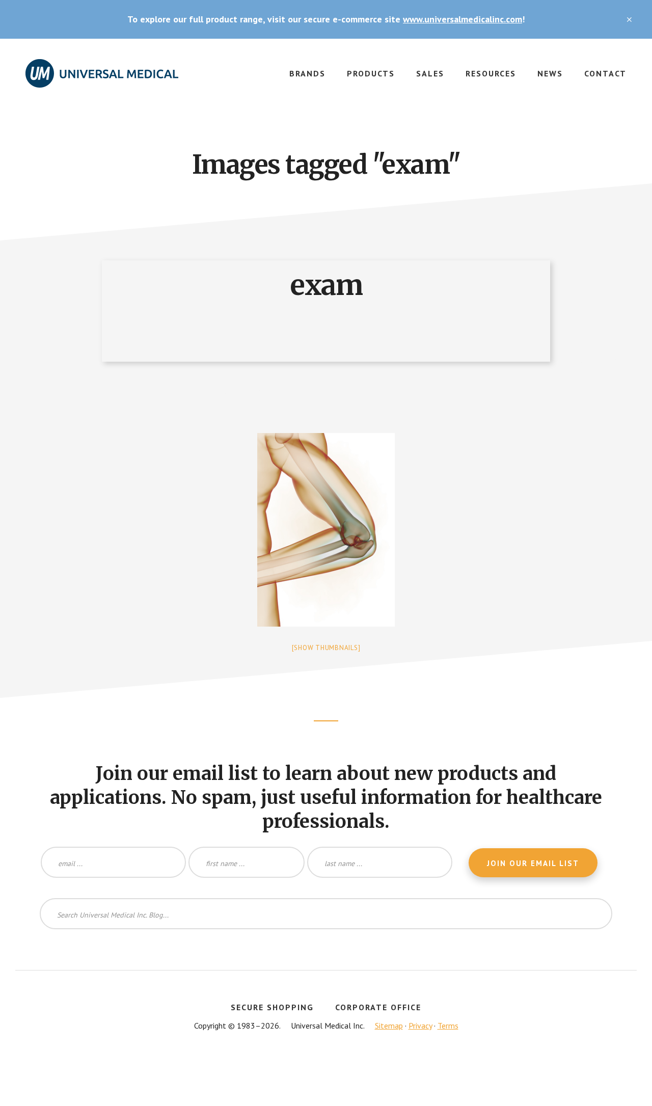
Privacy (420, 1025)
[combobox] (326, 913)
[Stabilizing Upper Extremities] (326, 530)
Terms (448, 1025)
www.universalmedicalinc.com (462, 19)
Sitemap (389, 1025)
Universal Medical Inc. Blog (101, 79)
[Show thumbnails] (326, 647)
